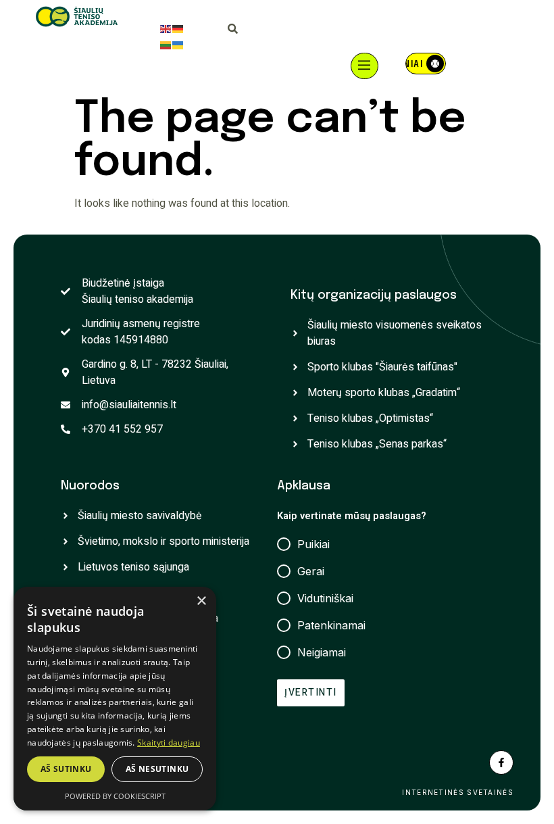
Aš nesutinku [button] (157, 769)
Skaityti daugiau (168, 742)
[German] (178, 28)
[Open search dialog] (233, 30)
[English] (166, 28)
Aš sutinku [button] (66, 769)
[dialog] (115, 698)
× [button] (201, 601)
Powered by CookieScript (115, 796)
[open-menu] (365, 66)
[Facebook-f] (501, 762)
